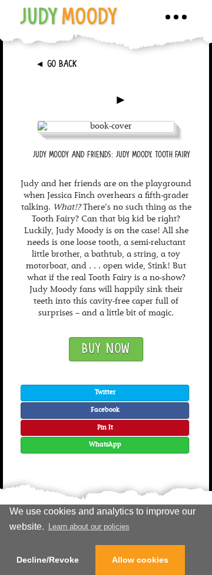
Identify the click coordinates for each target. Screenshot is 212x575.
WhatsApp (105, 445)
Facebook (105, 410)
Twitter (105, 392)
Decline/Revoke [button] (47, 559)
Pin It (105, 428)
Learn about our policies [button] (89, 526)
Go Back (56, 64)
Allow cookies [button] (140, 559)
